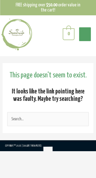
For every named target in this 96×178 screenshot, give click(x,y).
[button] (11, 164)
